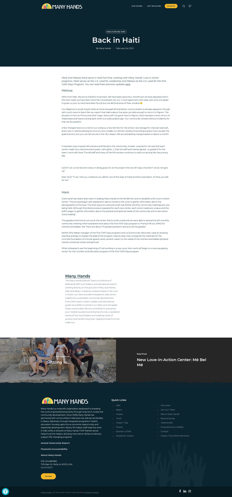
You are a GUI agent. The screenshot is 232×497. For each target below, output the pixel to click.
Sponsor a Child (123, 431)
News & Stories (168, 418)
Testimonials (167, 423)
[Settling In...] (58, 360)
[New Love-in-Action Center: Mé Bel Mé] (174, 360)
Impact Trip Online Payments (175, 436)
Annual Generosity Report (55, 443)
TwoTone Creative (91, 492)
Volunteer (166, 405)
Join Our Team (168, 410)
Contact (164, 431)
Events (119, 427)
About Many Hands (51, 455)
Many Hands (105, 48)
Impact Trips (122, 423)
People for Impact (125, 436)
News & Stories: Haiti (116, 32)
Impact (119, 414)
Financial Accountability (54, 449)
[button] (5, 491)
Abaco (119, 410)
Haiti (118, 405)
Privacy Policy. (46, 492)
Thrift (118, 418)
